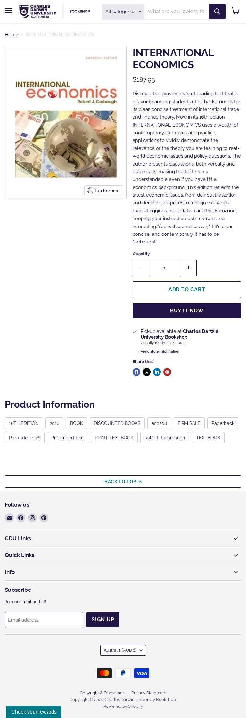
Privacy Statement (149, 692)
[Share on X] (147, 372)
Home (12, 34)
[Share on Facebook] (136, 372)
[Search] (217, 11)
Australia (120, 650)
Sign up (103, 619)
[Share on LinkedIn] (157, 372)
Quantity (141, 254)
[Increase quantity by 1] (188, 268)
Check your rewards (34, 711)
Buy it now (187, 311)
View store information (160, 351)
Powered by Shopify (123, 706)
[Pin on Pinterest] (167, 372)
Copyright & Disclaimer (102, 692)
